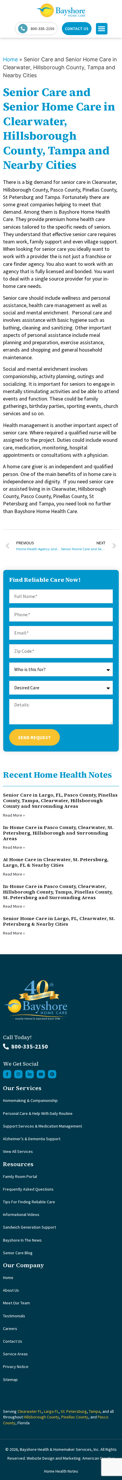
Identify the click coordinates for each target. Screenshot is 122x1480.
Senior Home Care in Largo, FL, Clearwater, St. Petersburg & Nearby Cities (59, 921)
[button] (101, 28)
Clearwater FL (29, 1411)
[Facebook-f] (7, 1074)
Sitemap (10, 1379)
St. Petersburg (74, 1411)
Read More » (14, 815)
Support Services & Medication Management (42, 1126)
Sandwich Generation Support (29, 1227)
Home (10, 59)
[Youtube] (41, 1074)
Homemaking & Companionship (30, 1100)
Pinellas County (74, 1417)
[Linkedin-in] (29, 1074)
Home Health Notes (61, 1471)
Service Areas (15, 1354)
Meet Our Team (16, 1303)
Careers (10, 1328)
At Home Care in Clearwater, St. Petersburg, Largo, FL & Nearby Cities (55, 862)
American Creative (98, 1458)
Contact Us (12, 1341)
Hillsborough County (41, 1417)
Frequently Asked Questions (28, 1189)
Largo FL (51, 1411)
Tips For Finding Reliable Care (29, 1201)
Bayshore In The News (22, 1240)
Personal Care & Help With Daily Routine (38, 1113)
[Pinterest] (52, 1074)
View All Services (18, 1151)
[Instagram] (18, 1074)
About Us (11, 1290)
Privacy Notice (15, 1366)
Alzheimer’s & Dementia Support (31, 1138)
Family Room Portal (20, 1176)
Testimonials (14, 1316)
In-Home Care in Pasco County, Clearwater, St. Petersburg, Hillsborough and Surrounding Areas (58, 833)
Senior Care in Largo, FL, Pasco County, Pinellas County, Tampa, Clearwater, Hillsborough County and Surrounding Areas (60, 800)
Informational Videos (21, 1214)
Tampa (94, 1411)
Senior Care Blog (18, 1252)
